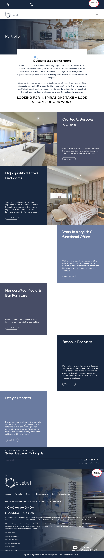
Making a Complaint (12, 543)
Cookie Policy (10, 547)
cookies (70, 555)
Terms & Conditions (12, 536)
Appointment (65, 494)
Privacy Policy (10, 533)
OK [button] (77, 554)
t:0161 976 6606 (54, 502)
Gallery (29, 494)
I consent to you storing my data (88, 463)
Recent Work (42, 494)
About (8, 494)
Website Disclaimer (12, 540)
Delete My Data (11, 550)
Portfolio (18, 494)
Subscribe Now (91, 460)
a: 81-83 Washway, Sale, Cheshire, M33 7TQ (24, 502)
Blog (54, 494)
